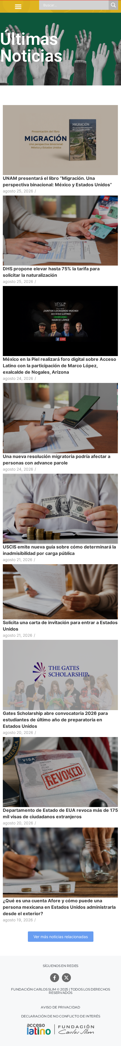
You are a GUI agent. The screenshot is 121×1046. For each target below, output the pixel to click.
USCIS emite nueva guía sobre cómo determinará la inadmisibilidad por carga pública (59, 550)
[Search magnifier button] (113, 5)
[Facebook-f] (54, 977)
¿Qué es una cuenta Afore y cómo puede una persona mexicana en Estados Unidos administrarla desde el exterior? (59, 907)
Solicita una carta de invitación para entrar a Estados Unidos (60, 626)
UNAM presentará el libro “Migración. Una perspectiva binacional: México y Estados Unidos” (57, 181)
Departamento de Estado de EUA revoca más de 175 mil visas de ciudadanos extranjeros (60, 813)
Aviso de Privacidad (60, 1007)
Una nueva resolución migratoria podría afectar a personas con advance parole (56, 460)
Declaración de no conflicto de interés (60, 1016)
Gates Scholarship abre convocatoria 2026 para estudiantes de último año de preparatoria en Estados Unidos (55, 719)
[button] (18, 6)
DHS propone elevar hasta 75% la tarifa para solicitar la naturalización (51, 272)
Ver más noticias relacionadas (60, 936)
